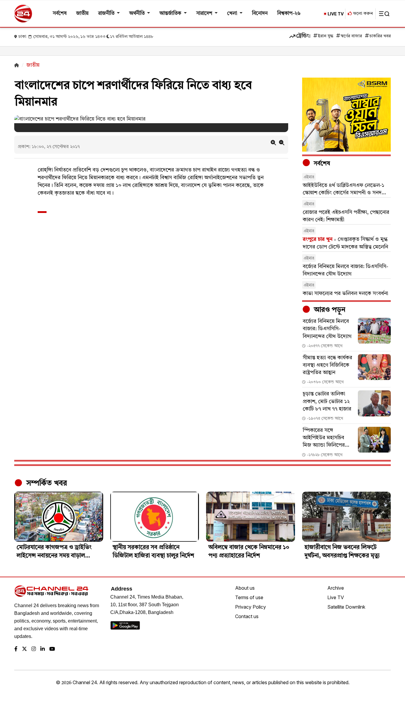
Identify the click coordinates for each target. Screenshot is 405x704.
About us (245, 588)
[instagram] (33, 649)
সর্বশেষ (60, 13)
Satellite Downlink (346, 607)
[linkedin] (42, 649)
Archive (335, 588)
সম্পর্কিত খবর (45, 483)
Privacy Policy (250, 607)
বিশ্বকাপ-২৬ (289, 13)
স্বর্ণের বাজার (351, 36)
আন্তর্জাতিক (171, 13)
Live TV (335, 597)
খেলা (232, 13)
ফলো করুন (362, 14)
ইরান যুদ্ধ (325, 36)
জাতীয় (82, 13)
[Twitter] (24, 649)
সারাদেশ (204, 13)
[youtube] (52, 649)
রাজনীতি (107, 13)
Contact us (247, 616)
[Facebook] (15, 649)
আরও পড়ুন (328, 310)
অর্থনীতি (137, 13)
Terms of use (249, 597)
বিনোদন (260, 13)
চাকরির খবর (380, 36)
